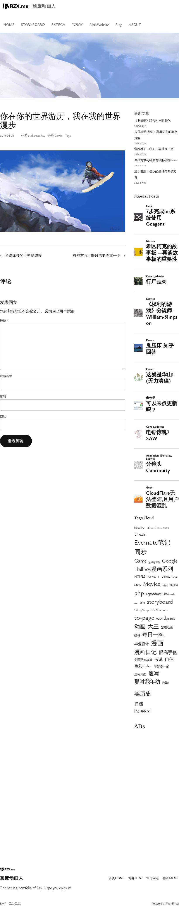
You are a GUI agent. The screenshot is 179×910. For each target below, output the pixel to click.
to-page (144, 617)
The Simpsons (159, 610)
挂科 (137, 635)
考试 (158, 659)
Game (140, 560)
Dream (140, 534)
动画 (140, 626)
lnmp (174, 576)
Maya (137, 585)
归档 (138, 704)
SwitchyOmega (141, 610)
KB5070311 (153, 576)
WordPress (172, 903)
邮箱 (3, 396)
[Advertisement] (156, 797)
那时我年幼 (147, 681)
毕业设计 (141, 643)
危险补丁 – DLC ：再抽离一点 (154, 149)
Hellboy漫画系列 (153, 568)
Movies (151, 583)
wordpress (165, 618)
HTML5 (140, 576)
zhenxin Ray (38, 135)
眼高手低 (168, 652)
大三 (153, 626)
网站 (3, 416)
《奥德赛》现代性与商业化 (152, 120)
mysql (165, 584)
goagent (154, 561)
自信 (169, 659)
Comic (58, 135)
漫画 (157, 643)
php (139, 593)
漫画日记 (145, 652)
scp (135, 602)
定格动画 (167, 627)
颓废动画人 (44, 6)
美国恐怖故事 (143, 660)
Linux (165, 576)
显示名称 (6, 376)
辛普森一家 (161, 666)
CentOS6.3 (163, 528)
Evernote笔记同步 (152, 547)
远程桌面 (140, 674)
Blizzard (151, 528)
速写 (153, 673)
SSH (142, 603)
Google (170, 560)
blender (139, 527)
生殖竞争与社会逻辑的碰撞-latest (156, 160)
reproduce (153, 593)
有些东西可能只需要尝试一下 (96, 255)
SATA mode (169, 594)
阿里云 (165, 682)
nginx (174, 584)
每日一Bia (153, 634)
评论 (4, 321)
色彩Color (143, 665)
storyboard (160, 601)
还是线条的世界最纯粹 (23, 255)
